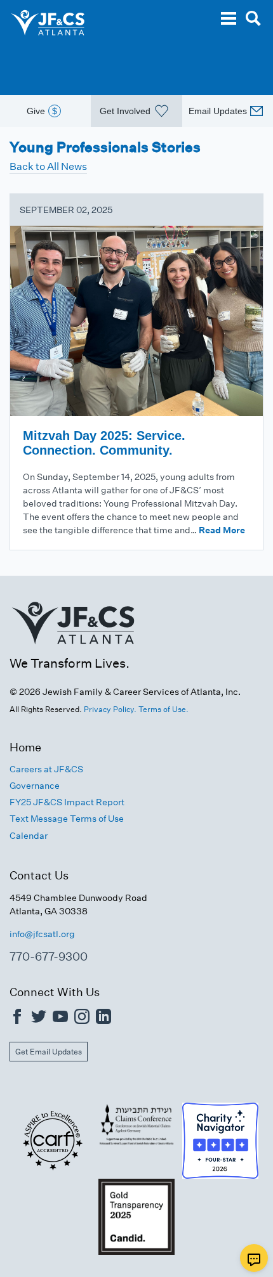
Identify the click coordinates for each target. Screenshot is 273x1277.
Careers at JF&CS (46, 769)
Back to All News (48, 166)
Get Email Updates (48, 1051)
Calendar (29, 835)
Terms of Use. (163, 709)
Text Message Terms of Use (67, 818)
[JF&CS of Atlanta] (73, 648)
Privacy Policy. (110, 709)
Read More (222, 530)
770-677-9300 (49, 956)
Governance (35, 785)
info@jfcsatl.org (42, 934)
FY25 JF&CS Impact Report (67, 802)
